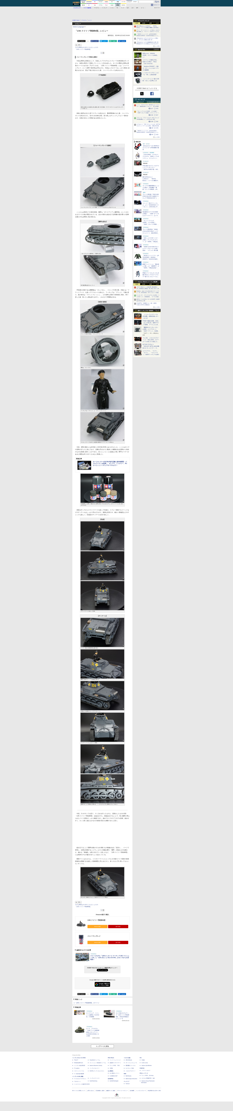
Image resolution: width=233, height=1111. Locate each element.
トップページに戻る (102, 1046)
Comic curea (145, 1062)
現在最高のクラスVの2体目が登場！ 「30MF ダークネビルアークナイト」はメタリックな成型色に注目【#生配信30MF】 (151, 215)
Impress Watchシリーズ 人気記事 (147, 281)
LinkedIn (123, 41)
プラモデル (96, 7)
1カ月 (157, 23)
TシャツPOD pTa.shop (147, 1075)
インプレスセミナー (94, 1068)
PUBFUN (142, 1068)
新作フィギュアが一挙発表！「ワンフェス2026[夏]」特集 (148, 311)
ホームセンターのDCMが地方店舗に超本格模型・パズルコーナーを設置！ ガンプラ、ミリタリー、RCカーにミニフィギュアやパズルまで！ (110, 463)
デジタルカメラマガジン (80, 1078)
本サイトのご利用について (78, 1090)
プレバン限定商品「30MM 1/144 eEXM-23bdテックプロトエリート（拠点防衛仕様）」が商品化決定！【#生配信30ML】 (151, 233)
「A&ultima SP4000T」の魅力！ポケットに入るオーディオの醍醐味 (151, 68)
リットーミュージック (115, 1060)
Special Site (141, 49)
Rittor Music (111, 1057)
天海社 (143, 1060)
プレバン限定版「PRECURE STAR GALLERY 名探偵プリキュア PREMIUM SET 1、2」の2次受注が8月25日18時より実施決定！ (151, 198)
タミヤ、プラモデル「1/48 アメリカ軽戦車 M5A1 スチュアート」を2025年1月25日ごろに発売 (92, 1032)
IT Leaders (76, 1068)
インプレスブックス (94, 1078)
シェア (95, 41)
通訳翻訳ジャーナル (130, 1065)
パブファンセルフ (146, 1070)
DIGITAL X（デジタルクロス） (97, 1071)
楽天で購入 (118, 926)
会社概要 (132, 1090)
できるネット (77, 1081)
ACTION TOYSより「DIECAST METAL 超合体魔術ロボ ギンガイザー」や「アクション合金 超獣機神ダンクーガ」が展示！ (151, 348)
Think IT (76, 1060)
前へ (79, 45)
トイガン (112, 7)
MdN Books (128, 1076)
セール (142, 7)
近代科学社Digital (114, 1081)
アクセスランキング (143, 20)
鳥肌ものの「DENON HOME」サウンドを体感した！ (150, 55)
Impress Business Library (96, 1065)
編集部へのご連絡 (110, 1090)
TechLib (128, 1083)
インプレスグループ (141, 1090)
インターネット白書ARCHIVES (82, 1084)
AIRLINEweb (129, 1060)
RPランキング (140, 102)
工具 (132, 7)
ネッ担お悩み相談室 (79, 1073)
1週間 (150, 23)
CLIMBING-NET (114, 1076)
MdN (125, 1073)
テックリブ (126, 1081)
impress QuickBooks (147, 1065)
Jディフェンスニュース (131, 1062)
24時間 (143, 23)
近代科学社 (110, 1078)
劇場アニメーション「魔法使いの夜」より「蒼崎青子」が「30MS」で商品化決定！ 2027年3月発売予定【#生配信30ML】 (151, 267)
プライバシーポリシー (122, 1090)
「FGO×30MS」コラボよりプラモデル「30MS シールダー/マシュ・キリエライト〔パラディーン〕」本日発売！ (151, 158)
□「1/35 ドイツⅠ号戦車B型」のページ (86, 1003)
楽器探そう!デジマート (115, 1062)
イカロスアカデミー (130, 1071)
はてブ (104, 41)
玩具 (128, 7)
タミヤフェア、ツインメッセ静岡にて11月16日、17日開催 (92, 1014)
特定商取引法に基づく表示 (154, 1090)
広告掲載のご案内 (100, 1090)
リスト (87, 41)
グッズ (122, 7)
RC (117, 7)
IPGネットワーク (144, 1073)
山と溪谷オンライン (115, 1073)
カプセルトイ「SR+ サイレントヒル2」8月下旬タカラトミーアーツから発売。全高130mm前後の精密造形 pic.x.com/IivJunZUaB (148, 126)
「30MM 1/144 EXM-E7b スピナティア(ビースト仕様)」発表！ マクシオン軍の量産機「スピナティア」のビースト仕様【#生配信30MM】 (151, 250)
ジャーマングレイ (94, 936)
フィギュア (104, 7)
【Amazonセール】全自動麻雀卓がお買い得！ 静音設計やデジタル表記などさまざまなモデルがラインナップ (148, 44)
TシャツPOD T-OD (115, 1065)
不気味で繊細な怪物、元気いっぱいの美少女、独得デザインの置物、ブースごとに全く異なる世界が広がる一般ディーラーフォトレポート (151, 324)
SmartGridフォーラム (95, 1060)
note (114, 41)
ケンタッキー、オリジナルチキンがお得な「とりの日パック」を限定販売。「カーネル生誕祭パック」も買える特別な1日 (148, 296)
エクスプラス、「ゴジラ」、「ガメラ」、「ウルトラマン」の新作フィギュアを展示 (151, 352)
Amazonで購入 (97, 926)
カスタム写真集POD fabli (148, 1078)
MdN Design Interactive (131, 1078)
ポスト (82, 41)
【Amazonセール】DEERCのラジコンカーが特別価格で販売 (151, 147)
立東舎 (111, 1068)
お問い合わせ (90, 1090)
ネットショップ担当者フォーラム (98, 1062)
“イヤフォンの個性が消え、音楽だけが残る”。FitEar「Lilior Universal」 (150, 61)
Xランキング (141, 99)
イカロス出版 (127, 1057)
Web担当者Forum (78, 1062)
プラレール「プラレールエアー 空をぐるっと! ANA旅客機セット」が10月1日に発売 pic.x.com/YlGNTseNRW (148, 119)
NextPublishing (93, 1081)
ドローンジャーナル (79, 1071)
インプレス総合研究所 (79, 1065)
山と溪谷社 (110, 1071)
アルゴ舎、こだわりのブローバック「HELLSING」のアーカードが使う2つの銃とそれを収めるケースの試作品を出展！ (151, 341)
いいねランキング (153, 102)
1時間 (136, 23)
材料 (137, 7)
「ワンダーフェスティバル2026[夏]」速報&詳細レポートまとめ (150, 316)
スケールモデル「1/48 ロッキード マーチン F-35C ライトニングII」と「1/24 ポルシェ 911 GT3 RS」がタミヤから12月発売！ (109, 957)
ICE (141, 1057)
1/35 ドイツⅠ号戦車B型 (96, 920)
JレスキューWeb (130, 1068)
